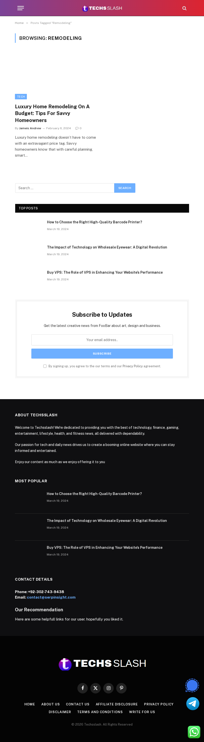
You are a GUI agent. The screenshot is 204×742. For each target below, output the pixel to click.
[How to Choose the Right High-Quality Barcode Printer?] (29, 228)
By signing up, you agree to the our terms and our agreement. (104, 366)
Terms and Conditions (100, 712)
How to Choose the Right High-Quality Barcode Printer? (94, 222)
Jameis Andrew (30, 128)
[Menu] (20, 8)
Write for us (142, 712)
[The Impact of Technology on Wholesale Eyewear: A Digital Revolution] (29, 253)
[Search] (184, 8)
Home (29, 704)
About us (50, 704)
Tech (21, 96)
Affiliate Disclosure (117, 704)
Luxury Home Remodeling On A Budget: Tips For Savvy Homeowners (52, 113)
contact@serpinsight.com (51, 597)
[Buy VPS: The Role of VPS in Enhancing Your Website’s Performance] (29, 278)
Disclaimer (60, 712)
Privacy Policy (133, 366)
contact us (77, 704)
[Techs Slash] (101, 8)
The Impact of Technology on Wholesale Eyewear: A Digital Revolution (107, 247)
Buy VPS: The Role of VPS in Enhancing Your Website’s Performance (105, 272)
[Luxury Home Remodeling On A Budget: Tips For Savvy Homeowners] (56, 76)
